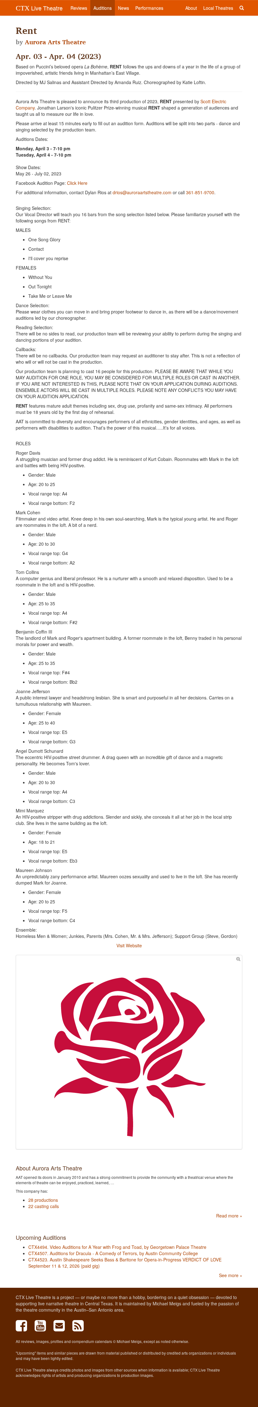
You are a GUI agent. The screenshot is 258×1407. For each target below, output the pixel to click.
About (191, 8)
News (123, 8)
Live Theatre (39, 8)
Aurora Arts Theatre (55, 42)
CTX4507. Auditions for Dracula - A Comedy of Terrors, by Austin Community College (113, 1253)
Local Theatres (218, 8)
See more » (230, 1275)
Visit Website (129, 945)
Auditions (102, 8)
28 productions (43, 1200)
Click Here (77, 183)
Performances (149, 8)
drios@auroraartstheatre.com (142, 192)
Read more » (229, 1215)
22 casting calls (43, 1206)
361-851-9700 (200, 192)
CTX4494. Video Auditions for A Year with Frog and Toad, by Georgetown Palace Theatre (117, 1247)
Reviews (78, 8)
